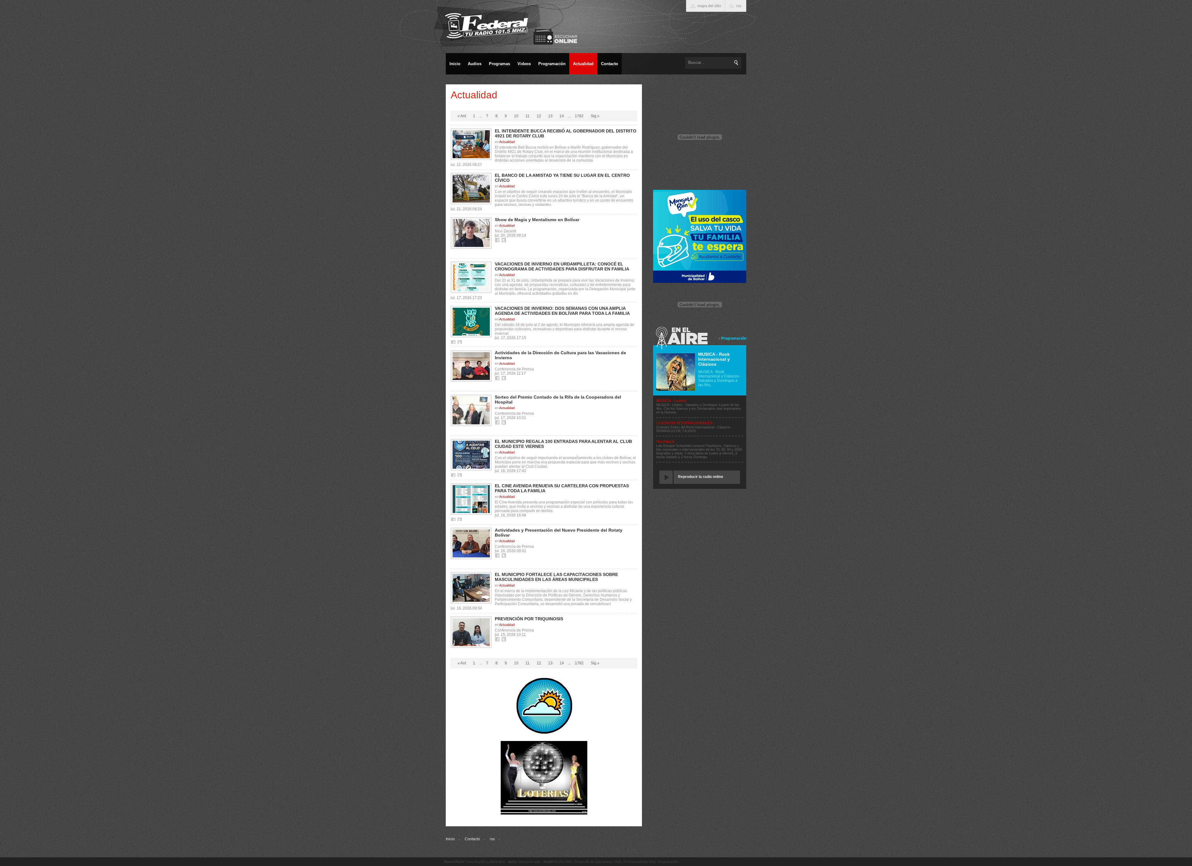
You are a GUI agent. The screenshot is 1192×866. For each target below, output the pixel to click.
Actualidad (507, 142)
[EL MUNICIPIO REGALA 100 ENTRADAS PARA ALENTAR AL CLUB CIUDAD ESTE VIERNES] (471, 455)
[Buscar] (736, 62)
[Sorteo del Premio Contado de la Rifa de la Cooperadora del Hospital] (471, 410)
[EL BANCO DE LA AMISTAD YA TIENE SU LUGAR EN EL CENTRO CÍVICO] (471, 188)
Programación (733, 338)
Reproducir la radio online (700, 477)
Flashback (665, 442)
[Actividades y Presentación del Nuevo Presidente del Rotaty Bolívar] (471, 543)
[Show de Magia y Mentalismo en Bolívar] (471, 233)
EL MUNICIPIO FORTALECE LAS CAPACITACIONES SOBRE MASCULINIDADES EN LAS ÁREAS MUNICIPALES (556, 577)
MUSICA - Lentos (671, 401)
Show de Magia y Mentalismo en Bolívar (537, 219)
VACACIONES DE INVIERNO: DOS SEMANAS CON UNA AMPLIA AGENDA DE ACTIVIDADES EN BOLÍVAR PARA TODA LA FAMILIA (562, 311)
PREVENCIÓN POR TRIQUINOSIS (529, 618)
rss (492, 839)
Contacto (472, 839)
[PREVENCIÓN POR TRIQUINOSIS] (471, 632)
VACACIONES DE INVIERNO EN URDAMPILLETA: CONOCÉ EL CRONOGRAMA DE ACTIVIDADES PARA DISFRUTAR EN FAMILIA (562, 266)
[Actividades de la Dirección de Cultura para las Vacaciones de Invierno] (471, 366)
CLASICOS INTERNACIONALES (684, 423)
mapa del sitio (709, 6)
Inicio (450, 839)
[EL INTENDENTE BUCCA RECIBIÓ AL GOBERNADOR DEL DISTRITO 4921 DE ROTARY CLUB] (471, 144)
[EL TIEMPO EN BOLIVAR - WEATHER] (544, 733)
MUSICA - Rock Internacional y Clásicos (714, 359)
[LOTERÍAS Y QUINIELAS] (544, 813)
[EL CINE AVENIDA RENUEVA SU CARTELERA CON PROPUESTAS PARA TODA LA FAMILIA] (471, 499)
